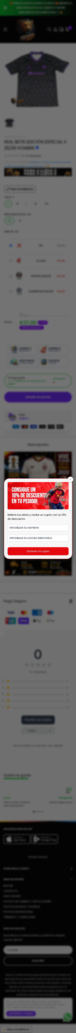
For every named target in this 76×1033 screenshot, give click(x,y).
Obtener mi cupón (38, 551)
